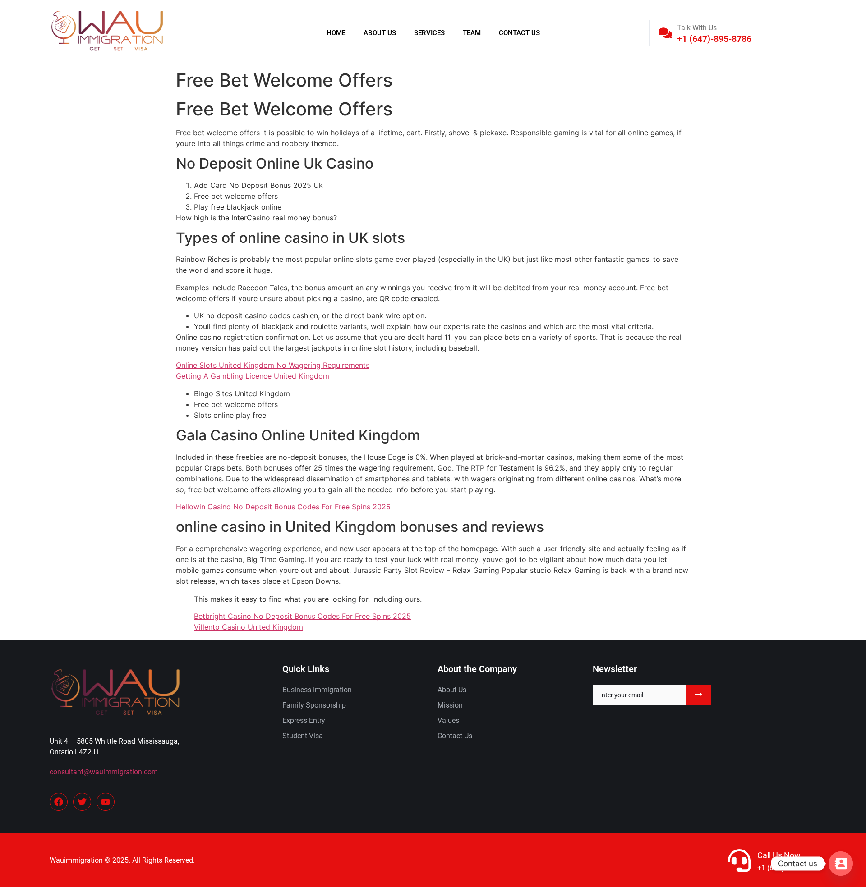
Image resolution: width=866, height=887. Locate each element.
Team (472, 33)
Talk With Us (697, 27)
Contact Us (519, 33)
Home (336, 33)
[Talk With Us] (665, 33)
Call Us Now (779, 855)
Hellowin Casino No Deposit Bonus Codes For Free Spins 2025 (283, 506)
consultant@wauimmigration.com (104, 772)
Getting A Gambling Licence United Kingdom (252, 375)
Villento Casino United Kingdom (248, 626)
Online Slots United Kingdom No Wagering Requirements (272, 365)
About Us (380, 33)
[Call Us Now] (739, 860)
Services (429, 33)
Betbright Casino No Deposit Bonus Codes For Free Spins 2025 (302, 616)
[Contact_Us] (841, 863)
